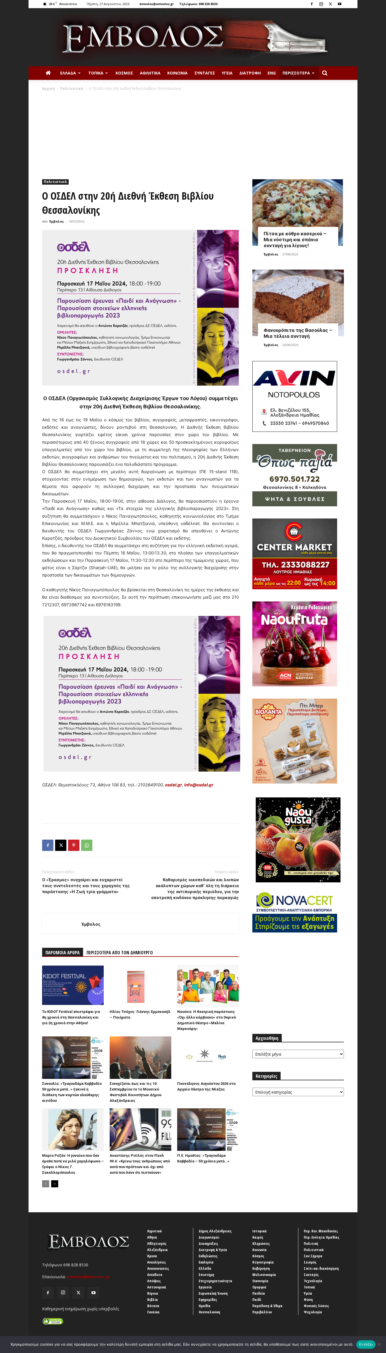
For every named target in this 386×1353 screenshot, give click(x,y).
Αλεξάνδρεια (157, 1249)
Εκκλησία (206, 1262)
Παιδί (256, 1299)
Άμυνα (152, 1255)
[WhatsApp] (86, 845)
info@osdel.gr (198, 785)
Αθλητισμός (156, 1243)
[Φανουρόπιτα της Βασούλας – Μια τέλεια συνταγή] (298, 303)
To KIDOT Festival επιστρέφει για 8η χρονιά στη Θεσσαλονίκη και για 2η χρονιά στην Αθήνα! (71, 1017)
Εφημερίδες (208, 1299)
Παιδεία (258, 1293)
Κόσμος (124, 73)
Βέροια (152, 1293)
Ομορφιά (259, 1287)
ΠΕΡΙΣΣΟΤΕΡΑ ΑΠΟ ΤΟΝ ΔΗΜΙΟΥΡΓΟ (119, 952)
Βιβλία (152, 1299)
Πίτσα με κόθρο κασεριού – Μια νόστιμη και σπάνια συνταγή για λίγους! (295, 239)
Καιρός (257, 1237)
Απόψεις (154, 1280)
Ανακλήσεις (156, 1262)
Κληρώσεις (261, 1243)
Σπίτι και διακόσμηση (321, 1268)
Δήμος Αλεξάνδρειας (215, 1231)
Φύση (308, 1299)
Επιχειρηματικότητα (215, 1280)
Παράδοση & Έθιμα (267, 1305)
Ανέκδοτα (154, 1274)
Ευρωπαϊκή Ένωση (213, 1293)
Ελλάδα (68, 73)
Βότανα (153, 1305)
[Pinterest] (73, 845)
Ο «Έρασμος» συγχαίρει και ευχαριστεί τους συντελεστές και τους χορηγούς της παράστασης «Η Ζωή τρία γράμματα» (86, 885)
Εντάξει (366, 1344)
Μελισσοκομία (264, 1274)
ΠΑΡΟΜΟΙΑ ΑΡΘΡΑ (62, 952)
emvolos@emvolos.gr (156, 4)
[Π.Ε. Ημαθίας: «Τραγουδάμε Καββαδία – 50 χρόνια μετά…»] (208, 1129)
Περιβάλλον (262, 1311)
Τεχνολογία (313, 1280)
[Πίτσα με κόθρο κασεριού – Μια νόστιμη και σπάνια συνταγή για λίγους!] (298, 212)
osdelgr (173, 785)
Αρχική (48, 88)
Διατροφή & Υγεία (213, 1249)
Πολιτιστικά (71, 88)
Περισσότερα (296, 73)
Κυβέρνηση (261, 1268)
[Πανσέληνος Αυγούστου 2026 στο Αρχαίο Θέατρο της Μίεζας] (208, 1057)
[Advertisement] (193, 133)
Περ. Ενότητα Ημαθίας (321, 1237)
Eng (272, 73)
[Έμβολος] (193, 37)
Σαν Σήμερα (313, 1255)
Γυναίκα (153, 1311)
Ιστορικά (259, 1231)
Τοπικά (95, 73)
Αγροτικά (154, 1231)
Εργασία (205, 1287)
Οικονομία (260, 1280)
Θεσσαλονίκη (209, 1311)
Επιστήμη (206, 1274)
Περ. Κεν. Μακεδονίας (321, 1231)
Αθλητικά (150, 73)
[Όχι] (379, 1344)
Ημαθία (205, 1305)
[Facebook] (311, 4)
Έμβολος (56, 221)
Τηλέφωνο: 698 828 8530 (198, 4)
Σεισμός (310, 1262)
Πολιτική (311, 1243)
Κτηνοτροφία (263, 1262)
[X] (330, 4)
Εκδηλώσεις (208, 1255)
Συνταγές (204, 73)
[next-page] (54, 1183)
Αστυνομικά (156, 1287)
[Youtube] (339, 4)
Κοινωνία (177, 73)
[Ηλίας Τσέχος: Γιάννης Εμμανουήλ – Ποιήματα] (140, 985)
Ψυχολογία (313, 1311)
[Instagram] (321, 4)
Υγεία (227, 73)
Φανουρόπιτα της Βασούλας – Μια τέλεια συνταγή (298, 333)
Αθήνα (152, 1237)
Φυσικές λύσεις (316, 1305)
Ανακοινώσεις (158, 1268)
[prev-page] (45, 1183)
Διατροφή (250, 73)
